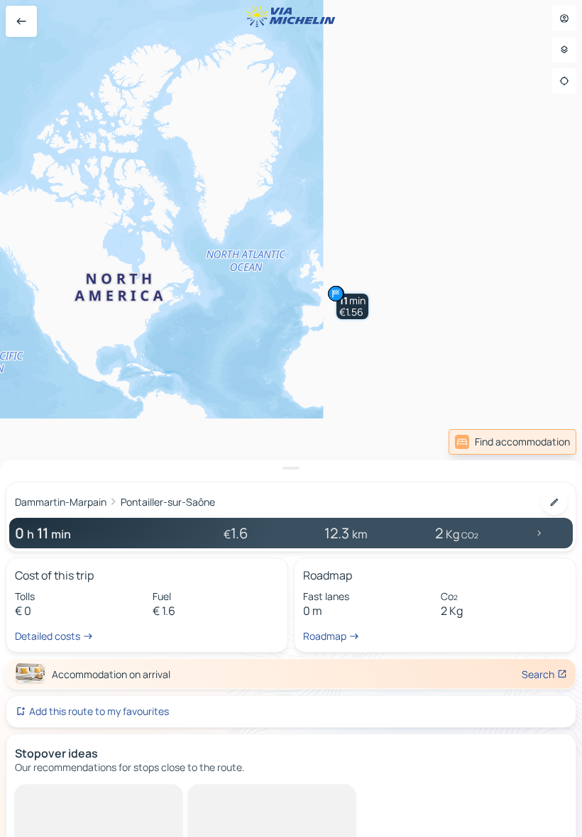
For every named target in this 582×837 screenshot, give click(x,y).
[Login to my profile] (564, 18)
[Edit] (554, 502)
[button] (352, 306)
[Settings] (564, 49)
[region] (291, 418)
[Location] (564, 81)
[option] (75, 796)
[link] (512, 442)
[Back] (21, 21)
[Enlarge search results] (291, 468)
